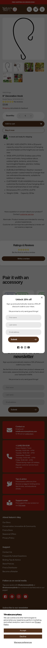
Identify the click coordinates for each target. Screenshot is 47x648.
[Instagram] (25, 347)
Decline (23, 636)
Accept (23, 630)
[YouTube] (28, 347)
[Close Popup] (41, 297)
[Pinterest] (22, 347)
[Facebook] (18, 347)
